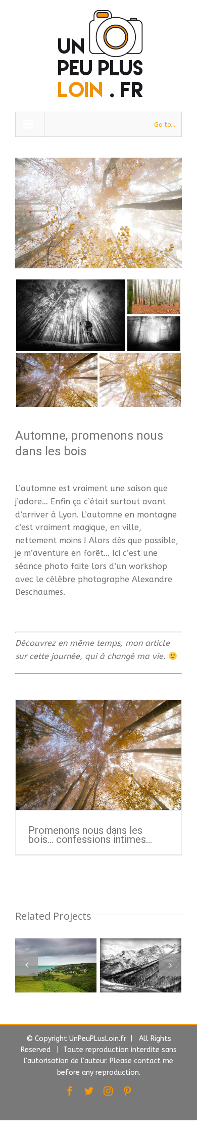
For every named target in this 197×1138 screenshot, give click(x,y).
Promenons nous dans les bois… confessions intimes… (90, 834)
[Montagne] (91, 965)
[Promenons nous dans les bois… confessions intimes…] (98, 755)
